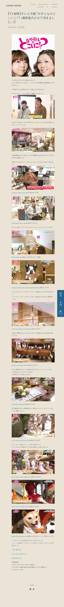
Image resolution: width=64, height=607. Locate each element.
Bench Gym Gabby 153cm (20, 365)
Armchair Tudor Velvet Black (21, 192)
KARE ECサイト (17, 558)
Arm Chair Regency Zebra (20, 223)
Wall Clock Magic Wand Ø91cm (21, 329)
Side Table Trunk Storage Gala (21, 440)
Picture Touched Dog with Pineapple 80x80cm (26, 287)
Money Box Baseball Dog (19, 536)
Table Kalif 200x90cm (18, 404)
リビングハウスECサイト (19, 553)
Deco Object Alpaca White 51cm (21, 477)
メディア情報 (21, 27)
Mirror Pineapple (17, 257)
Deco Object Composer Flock (21, 506)
